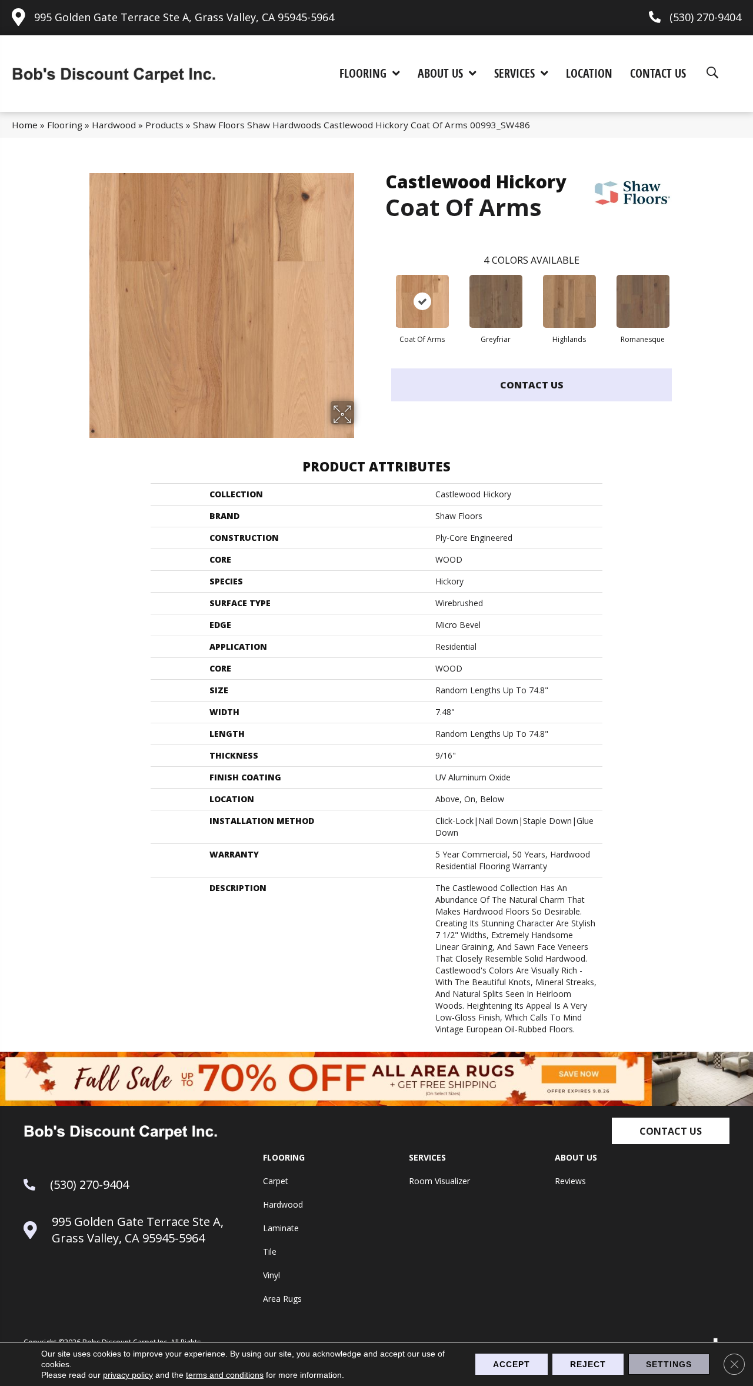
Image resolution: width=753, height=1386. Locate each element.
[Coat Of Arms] (422, 301)
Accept (511, 1364)
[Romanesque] (643, 301)
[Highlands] (569, 301)
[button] (670, 1131)
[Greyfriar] (496, 301)
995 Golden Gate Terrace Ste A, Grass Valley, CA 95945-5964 (184, 17)
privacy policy (128, 1375)
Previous (379, 289)
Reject (588, 1364)
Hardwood (114, 125)
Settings (669, 1364)
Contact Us (532, 384)
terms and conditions (225, 1375)
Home (25, 125)
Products (164, 125)
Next (683, 289)
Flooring (64, 125)
